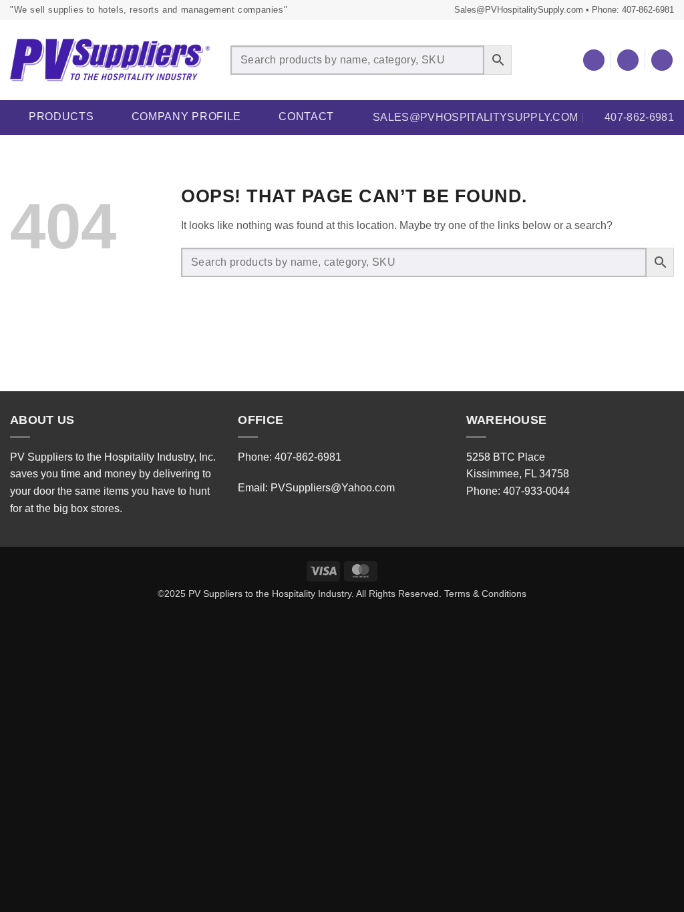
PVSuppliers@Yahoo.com (333, 487)
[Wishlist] (594, 60)
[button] (628, 60)
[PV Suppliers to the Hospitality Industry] (110, 60)
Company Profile (187, 116)
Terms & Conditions (485, 593)
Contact (306, 116)
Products (61, 116)
